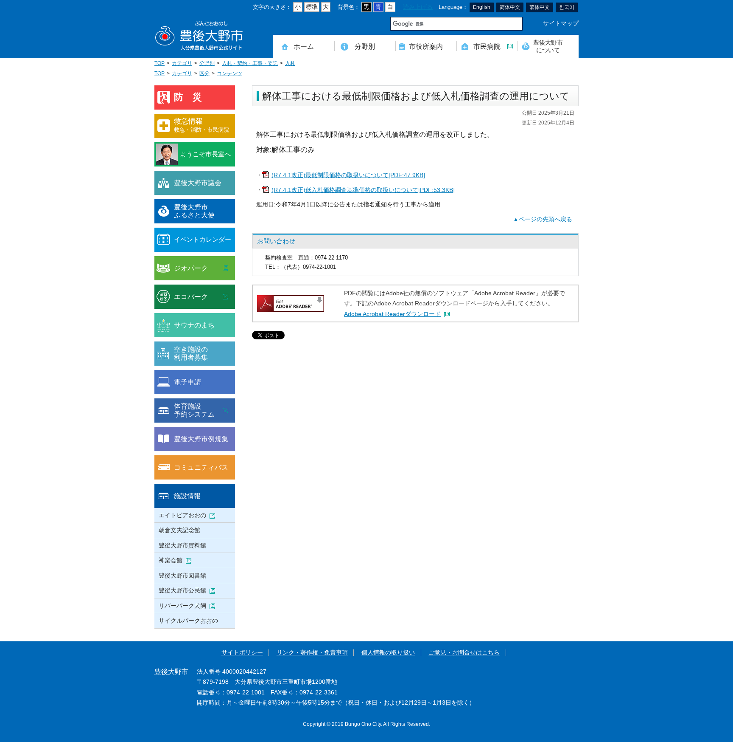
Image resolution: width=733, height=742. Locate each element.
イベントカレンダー (202, 239)
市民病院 (487, 46)
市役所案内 (426, 46)
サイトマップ (561, 23)
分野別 (365, 46)
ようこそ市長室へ (205, 154)
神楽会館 (170, 560)
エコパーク (191, 296)
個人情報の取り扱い (388, 652)
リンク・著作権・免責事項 (312, 652)
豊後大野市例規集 (201, 439)
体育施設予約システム (194, 410)
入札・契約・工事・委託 (250, 63)
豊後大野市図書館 (182, 575)
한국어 (566, 7)
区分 (204, 73)
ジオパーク (191, 268)
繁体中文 (539, 7)
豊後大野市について (548, 46)
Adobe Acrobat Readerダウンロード (392, 314)
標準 (312, 7)
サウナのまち (194, 325)
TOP (159, 63)
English (481, 7)
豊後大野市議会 (197, 182)
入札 (290, 63)
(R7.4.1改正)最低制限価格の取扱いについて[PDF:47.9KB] (348, 175)
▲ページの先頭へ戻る (542, 219)
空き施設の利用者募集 (191, 353)
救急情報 (201, 125)
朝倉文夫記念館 (179, 530)
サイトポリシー (242, 652)
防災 (192, 97)
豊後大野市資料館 (182, 545)
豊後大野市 (198, 36)
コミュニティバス (201, 467)
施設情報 (187, 495)
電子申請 (187, 382)
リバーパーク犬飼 (182, 605)
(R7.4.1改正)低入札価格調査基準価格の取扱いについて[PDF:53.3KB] (363, 190)
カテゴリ (182, 63)
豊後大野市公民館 (182, 590)
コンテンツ (229, 73)
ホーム (304, 46)
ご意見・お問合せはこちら (464, 652)
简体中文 (510, 7)
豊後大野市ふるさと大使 (194, 211)
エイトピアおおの (182, 515)
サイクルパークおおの (188, 620)
